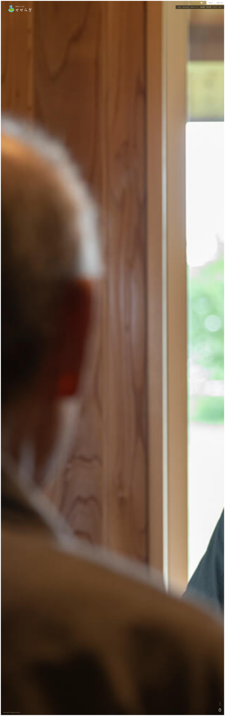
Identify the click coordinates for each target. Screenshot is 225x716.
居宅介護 (209, 7)
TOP (179, 7)
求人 (220, 7)
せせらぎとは (186, 7)
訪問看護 (202, 7)
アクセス (215, 7)
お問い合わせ (220, 2)
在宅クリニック (194, 7)
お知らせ (211, 2)
